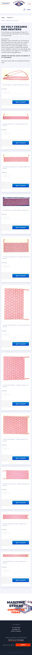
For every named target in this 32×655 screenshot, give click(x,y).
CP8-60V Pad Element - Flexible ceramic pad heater (15, 440)
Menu (29, 9)
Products (10, 17)
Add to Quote (21, 102)
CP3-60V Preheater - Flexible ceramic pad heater (14, 562)
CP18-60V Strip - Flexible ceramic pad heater (16, 210)
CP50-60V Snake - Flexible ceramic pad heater (16, 85)
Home (3, 17)
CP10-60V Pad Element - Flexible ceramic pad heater (15, 385)
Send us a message (16, 640)
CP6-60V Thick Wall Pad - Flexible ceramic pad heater (16, 484)
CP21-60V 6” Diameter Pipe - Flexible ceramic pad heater (16, 167)
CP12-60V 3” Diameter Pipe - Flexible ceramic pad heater (16, 326)
